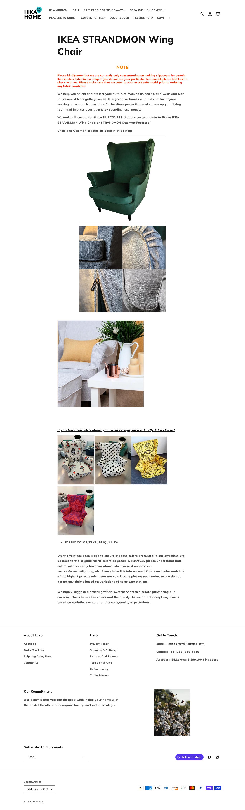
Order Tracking (34, 650)
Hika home (39, 801)
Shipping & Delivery (103, 650)
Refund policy (99, 669)
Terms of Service (101, 662)
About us (30, 643)
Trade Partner (99, 675)
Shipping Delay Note (37, 656)
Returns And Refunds (104, 656)
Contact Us (31, 662)
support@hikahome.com (186, 643)
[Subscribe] (84, 757)
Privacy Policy (99, 643)
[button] (147, 10)
